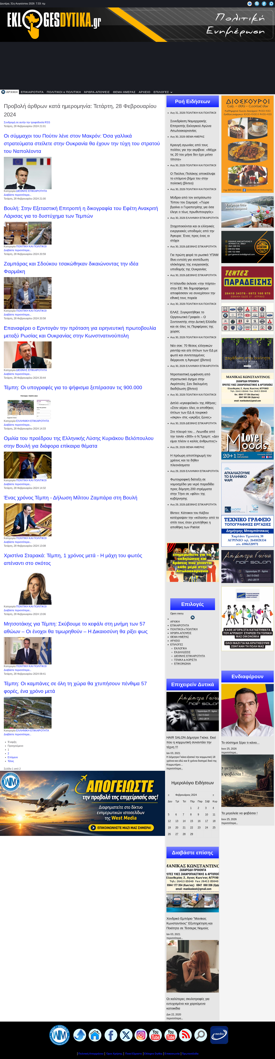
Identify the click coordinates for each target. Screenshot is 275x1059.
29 (191, 834)
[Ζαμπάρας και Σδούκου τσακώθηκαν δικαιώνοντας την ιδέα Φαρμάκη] (28, 293)
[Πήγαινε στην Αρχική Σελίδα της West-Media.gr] (59, 1035)
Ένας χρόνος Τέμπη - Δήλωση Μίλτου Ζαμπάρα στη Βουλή (70, 498)
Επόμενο (13, 757)
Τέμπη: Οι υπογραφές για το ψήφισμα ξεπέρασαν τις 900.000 (73, 387)
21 (184, 827)
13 (176, 821)
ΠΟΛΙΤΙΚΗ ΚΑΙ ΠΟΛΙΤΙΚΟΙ (31, 246)
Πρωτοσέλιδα (190, 1053)
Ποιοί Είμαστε (133, 1053)
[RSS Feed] (257, 3)
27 (176, 834)
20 (176, 827)
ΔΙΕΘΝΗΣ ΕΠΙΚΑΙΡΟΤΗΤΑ (31, 191)
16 (199, 821)
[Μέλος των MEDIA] (218, 1035)
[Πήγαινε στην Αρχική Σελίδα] (94, 1035)
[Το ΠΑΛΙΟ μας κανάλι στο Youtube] (155, 1035)
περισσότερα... (174, 768)
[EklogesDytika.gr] (137, 24)
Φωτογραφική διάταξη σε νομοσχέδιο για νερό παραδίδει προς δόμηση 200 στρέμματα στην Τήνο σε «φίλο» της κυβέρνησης (192, 489)
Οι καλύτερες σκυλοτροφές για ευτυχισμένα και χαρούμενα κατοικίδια (187, 1003)
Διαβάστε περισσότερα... (17, 194)
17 (206, 821)
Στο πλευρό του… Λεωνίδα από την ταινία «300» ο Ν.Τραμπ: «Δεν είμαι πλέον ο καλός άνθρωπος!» (194, 436)
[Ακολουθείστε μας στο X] (125, 1035)
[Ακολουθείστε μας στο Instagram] (140, 1035)
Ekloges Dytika (153, 1053)
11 (214, 814)
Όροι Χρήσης (114, 1053)
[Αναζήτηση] (271, 3)
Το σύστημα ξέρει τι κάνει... (240, 742)
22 (191, 827)
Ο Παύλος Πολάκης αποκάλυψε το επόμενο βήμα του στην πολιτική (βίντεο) (192, 178)
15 (191, 821)
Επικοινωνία (172, 1053)
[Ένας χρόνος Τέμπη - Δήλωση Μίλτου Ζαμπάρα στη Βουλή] (28, 519)
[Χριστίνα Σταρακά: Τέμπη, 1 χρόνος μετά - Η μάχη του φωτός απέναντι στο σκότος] (28, 586)
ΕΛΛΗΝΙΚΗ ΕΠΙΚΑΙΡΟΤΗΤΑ (32, 421)
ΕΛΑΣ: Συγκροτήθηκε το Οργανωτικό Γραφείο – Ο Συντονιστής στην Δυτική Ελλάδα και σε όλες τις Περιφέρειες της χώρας (193, 321)
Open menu (176, 613)
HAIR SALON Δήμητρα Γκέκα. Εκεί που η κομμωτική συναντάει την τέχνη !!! (191, 742)
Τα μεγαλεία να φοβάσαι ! (239, 813)
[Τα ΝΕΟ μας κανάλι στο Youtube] (170, 1035)
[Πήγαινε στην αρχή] (79, 1035)
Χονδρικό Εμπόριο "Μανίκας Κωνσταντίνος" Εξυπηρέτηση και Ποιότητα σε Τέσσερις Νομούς (189, 923)
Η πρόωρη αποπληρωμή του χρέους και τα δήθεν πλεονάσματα (190, 460)
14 (184, 821)
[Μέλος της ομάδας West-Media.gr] (249, 3)
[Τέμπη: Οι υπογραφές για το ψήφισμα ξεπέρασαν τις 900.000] (28, 406)
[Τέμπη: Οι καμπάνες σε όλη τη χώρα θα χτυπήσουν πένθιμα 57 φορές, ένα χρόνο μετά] (28, 712)
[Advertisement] (137, 65)
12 (169, 821)
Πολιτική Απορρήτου (90, 1053)
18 (214, 821)
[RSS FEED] (184, 1035)
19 (169, 827)
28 (184, 834)
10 (206, 814)
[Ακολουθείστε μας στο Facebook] (264, 3)
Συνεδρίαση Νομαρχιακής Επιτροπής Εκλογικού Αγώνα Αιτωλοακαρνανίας (190, 125)
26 (169, 834)
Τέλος (11, 761)
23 (199, 827)
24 (206, 827)
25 (214, 827)
